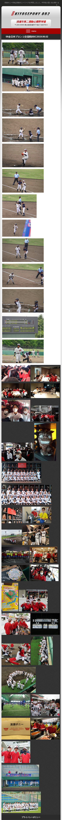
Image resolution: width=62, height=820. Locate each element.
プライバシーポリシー (31, 817)
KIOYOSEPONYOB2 (31, 13)
